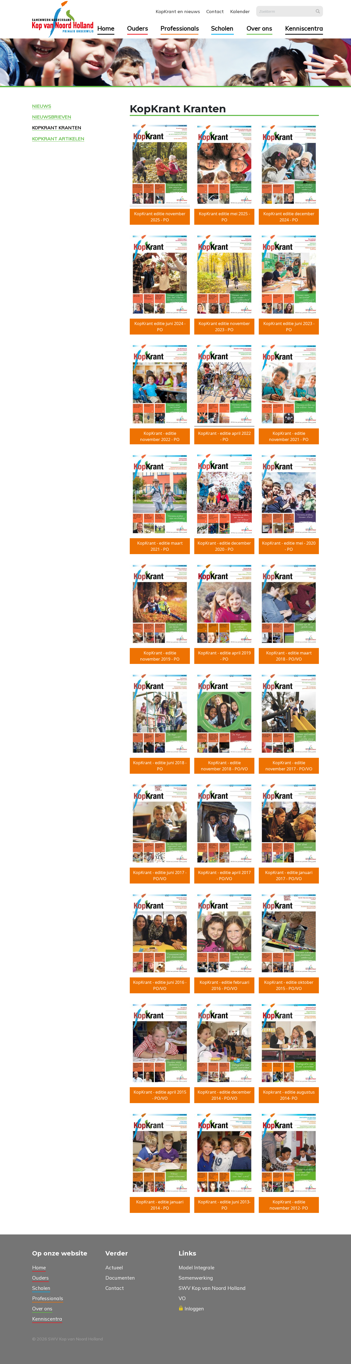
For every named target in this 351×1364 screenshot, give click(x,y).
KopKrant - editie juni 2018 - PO (160, 766)
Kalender (240, 11)
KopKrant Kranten (56, 127)
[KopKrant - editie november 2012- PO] (289, 1152)
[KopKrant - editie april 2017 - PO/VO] (224, 823)
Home (105, 28)
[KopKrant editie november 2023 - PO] (224, 274)
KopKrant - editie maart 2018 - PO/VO (289, 656)
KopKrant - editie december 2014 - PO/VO (224, 1095)
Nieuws (41, 106)
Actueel (114, 1267)
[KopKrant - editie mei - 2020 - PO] (289, 493)
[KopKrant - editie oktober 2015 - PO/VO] (289, 932)
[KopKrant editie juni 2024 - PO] (160, 274)
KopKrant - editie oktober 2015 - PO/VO (288, 985)
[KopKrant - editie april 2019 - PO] (224, 603)
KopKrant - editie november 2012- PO (289, 1205)
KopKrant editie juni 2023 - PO (289, 326)
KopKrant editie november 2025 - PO (160, 217)
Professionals (179, 28)
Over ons (259, 28)
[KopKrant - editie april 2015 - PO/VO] (160, 1042)
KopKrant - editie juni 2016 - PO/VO (160, 985)
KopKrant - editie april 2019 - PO (224, 656)
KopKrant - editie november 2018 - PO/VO (224, 766)
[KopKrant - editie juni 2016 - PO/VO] (160, 932)
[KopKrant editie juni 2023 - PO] (289, 274)
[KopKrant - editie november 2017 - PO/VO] (289, 713)
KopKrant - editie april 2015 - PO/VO (160, 1095)
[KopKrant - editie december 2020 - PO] (224, 493)
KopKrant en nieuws (178, 11)
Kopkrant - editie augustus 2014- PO (289, 1095)
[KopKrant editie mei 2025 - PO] (224, 164)
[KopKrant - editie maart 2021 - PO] (160, 493)
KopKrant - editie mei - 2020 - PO (289, 546)
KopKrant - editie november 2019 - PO (160, 656)
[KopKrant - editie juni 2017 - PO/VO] (160, 823)
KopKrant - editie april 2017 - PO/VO (224, 875)
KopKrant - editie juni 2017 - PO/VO (160, 875)
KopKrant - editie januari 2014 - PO (159, 1205)
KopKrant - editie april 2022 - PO (224, 436)
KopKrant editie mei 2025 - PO (224, 217)
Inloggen (194, 1309)
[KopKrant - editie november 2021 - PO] (289, 383)
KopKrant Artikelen (58, 138)
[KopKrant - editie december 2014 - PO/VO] (224, 1042)
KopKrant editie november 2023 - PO (224, 326)
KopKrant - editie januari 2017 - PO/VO (288, 875)
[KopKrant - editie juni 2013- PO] (224, 1152)
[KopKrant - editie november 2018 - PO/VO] (224, 713)
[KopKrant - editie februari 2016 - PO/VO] (224, 932)
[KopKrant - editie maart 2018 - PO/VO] (289, 603)
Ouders (137, 28)
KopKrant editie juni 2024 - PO (160, 326)
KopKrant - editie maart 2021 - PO (160, 546)
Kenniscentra (304, 28)
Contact (215, 11)
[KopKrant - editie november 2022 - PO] (160, 383)
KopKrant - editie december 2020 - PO (224, 546)
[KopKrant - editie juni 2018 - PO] (160, 713)
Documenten (120, 1278)
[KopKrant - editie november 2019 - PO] (160, 603)
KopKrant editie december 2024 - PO (289, 217)
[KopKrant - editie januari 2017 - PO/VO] (289, 823)
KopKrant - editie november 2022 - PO (160, 436)
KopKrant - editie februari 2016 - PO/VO (224, 985)
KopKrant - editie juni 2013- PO (224, 1205)
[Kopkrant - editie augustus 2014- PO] (289, 1042)
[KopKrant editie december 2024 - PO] (289, 164)
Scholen (222, 28)
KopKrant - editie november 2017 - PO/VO (288, 766)
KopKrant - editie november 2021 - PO (289, 436)
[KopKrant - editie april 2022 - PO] (224, 383)
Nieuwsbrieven (51, 117)
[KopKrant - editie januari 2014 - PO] (160, 1152)
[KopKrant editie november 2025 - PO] (160, 164)
